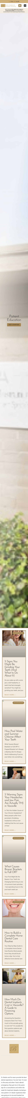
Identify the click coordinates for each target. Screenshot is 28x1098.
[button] (25, 5)
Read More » (10, 695)
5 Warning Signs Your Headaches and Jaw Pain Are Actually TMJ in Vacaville (14, 800)
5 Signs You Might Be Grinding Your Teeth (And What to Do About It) (12, 668)
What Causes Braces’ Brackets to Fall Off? (13, 869)
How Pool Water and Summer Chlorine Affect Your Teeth (14, 735)
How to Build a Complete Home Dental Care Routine (13, 937)
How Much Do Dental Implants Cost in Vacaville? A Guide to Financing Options (14, 1006)
